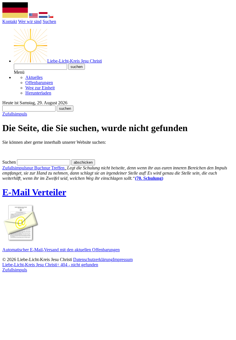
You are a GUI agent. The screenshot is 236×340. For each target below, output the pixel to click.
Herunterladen (38, 92)
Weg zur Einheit (40, 87)
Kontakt (9, 21)
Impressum (123, 259)
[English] (33, 16)
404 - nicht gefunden (77, 264)
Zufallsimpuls (14, 114)
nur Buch (35, 167)
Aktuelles (34, 77)
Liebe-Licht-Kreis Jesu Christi (29, 264)
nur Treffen (54, 167)
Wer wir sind (29, 21)
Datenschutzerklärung (93, 259)
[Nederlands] (43, 16)
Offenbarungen (39, 82)
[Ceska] (51, 16)
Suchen (49, 21)
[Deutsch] (15, 16)
